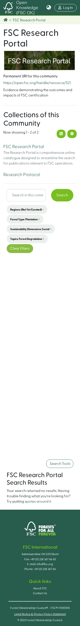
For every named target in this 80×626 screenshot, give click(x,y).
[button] (49, 7)
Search (62, 195)
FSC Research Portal (23, 146)
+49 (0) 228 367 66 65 (43, 559)
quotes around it (38, 501)
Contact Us (40, 593)
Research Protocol (21, 175)
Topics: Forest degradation (27, 239)
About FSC (40, 588)
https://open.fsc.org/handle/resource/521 (37, 83)
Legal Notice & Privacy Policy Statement (40, 614)
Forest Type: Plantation (25, 219)
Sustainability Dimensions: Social (30, 229)
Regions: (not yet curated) (27, 209)
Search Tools (59, 463)
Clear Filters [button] (20, 248)
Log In (70, 8)
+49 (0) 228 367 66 (45, 569)
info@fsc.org (45, 564)
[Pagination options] (72, 134)
